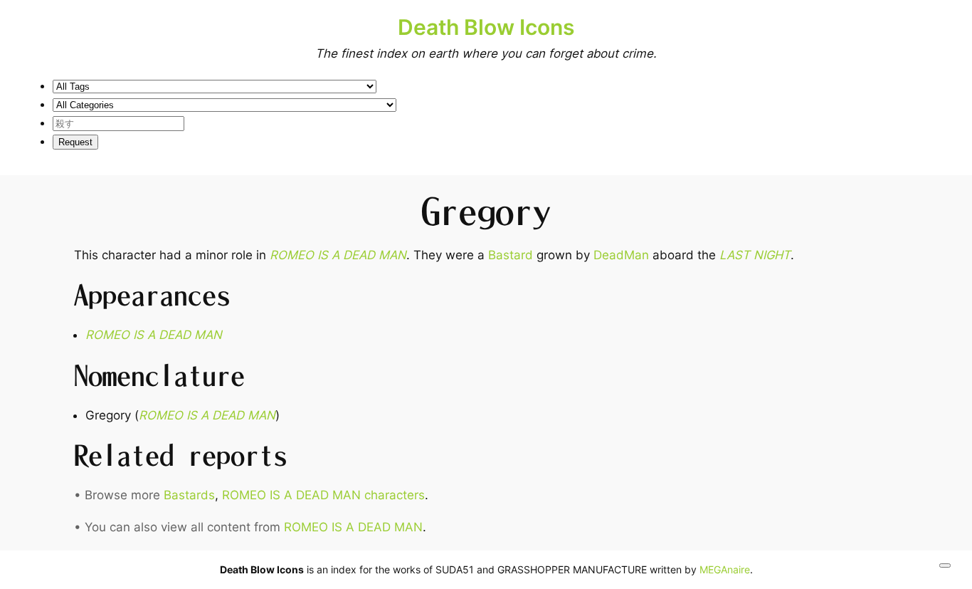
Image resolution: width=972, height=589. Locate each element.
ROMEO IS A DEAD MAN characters (323, 495)
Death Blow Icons (486, 27)
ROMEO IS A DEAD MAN (338, 255)
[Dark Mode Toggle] (945, 565)
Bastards (189, 495)
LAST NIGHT (755, 255)
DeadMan (621, 255)
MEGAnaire (724, 569)
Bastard (510, 255)
